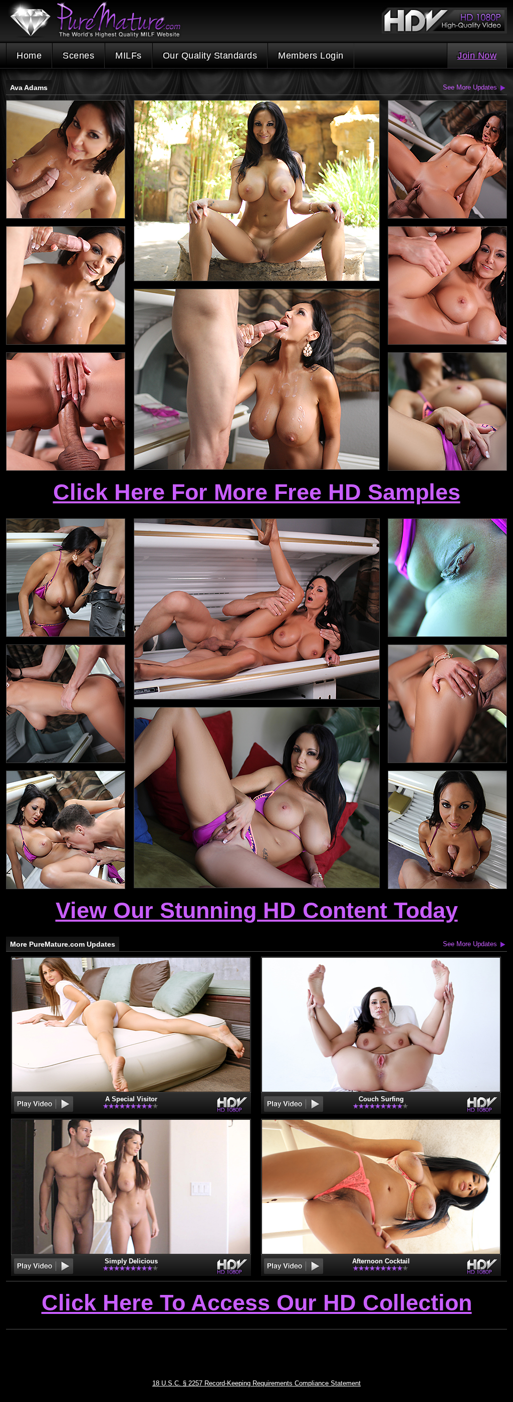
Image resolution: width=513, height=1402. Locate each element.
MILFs (128, 56)
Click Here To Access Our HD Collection (257, 1303)
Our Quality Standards (210, 56)
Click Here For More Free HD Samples (256, 492)
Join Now (476, 56)
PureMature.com (100, 20)
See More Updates (470, 87)
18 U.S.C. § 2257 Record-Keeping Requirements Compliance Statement (256, 1383)
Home (29, 56)
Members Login (311, 56)
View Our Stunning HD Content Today (257, 910)
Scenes (78, 56)
